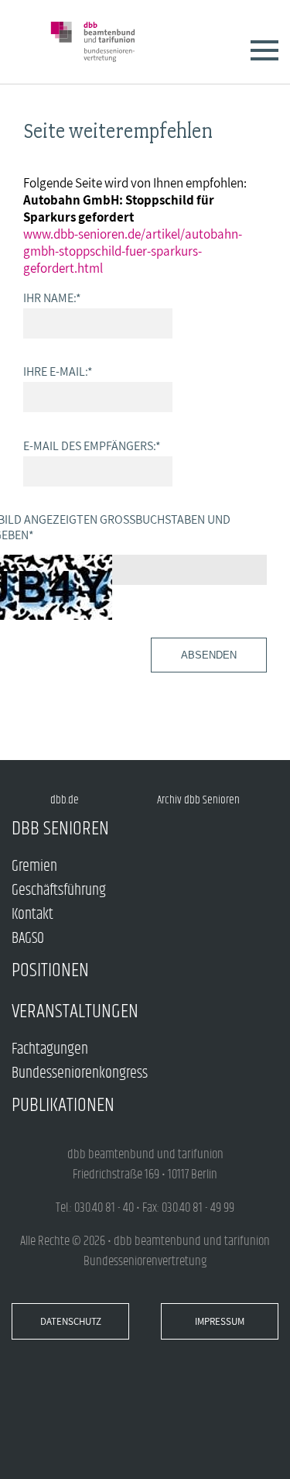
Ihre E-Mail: (58, 371)
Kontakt (32, 915)
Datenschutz (70, 1321)
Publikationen (63, 1105)
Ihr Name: (52, 297)
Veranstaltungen (75, 1011)
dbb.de (64, 800)
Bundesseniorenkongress (80, 1073)
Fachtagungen (50, 1049)
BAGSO (28, 939)
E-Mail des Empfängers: (92, 445)
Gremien (34, 867)
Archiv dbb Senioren (198, 800)
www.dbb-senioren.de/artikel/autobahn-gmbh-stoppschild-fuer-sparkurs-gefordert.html (132, 251)
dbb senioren (60, 828)
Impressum (219, 1321)
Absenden (209, 655)
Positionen (50, 970)
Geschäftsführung (59, 891)
